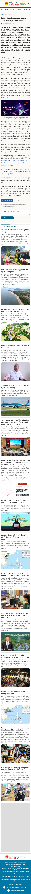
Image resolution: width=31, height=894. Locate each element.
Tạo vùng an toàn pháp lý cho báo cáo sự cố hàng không (15, 387)
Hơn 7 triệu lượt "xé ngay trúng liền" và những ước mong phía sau (15, 769)
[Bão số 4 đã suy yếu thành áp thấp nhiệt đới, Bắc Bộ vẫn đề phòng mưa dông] (15, 559)
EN (28, 3)
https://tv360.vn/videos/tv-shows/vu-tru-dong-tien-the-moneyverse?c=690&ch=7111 (14, 162)
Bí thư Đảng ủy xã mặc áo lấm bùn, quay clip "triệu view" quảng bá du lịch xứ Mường (15, 615)
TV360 (6, 204)
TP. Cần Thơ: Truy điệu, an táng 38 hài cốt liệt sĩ (15, 231)
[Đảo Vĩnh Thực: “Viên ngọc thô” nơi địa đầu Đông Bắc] (15, 295)
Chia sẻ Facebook (8, 200)
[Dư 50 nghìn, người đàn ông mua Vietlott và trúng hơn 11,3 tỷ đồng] (15, 521)
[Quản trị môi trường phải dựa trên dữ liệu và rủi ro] (15, 371)
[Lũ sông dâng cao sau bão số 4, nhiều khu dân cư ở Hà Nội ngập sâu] (15, 331)
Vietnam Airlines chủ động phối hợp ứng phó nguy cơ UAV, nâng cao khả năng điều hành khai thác (15, 422)
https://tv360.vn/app (11, 174)
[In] (15, 200)
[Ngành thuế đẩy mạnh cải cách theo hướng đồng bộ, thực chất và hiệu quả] (15, 599)
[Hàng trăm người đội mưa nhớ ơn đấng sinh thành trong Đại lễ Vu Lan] (15, 677)
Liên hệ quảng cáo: (15, 884)
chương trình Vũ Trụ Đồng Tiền (17, 204)
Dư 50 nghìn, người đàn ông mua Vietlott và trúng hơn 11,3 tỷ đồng (13, 501)
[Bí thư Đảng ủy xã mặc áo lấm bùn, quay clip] (15, 641)
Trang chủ (4, 14)
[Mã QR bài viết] (18, 200)
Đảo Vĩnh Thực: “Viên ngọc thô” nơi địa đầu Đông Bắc (14, 271)
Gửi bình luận (7, 218)
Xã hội (10, 14)
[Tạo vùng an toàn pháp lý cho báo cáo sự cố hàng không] (15, 406)
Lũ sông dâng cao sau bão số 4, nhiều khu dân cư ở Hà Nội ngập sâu (15, 310)
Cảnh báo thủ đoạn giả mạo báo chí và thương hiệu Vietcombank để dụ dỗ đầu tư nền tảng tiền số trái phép (15, 462)
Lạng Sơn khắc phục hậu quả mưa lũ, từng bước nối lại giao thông (15, 729)
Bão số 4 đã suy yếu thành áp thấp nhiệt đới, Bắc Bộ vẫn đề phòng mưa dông (14, 537)
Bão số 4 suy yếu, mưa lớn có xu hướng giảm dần (13, 693)
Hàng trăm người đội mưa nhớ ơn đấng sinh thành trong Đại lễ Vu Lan (15, 656)
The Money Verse (8, 206)
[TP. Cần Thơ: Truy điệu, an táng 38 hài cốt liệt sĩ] (15, 255)
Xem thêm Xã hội (8, 227)
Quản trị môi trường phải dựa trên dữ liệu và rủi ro (15, 347)
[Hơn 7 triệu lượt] (15, 792)
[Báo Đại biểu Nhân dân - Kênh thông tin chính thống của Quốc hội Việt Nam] (15, 3)
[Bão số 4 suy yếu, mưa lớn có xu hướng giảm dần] (15, 714)
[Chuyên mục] (2, 4)
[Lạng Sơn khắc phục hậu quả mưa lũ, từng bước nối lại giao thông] (15, 753)
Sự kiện (7, 9)
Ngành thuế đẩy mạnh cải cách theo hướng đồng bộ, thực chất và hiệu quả (15, 575)
